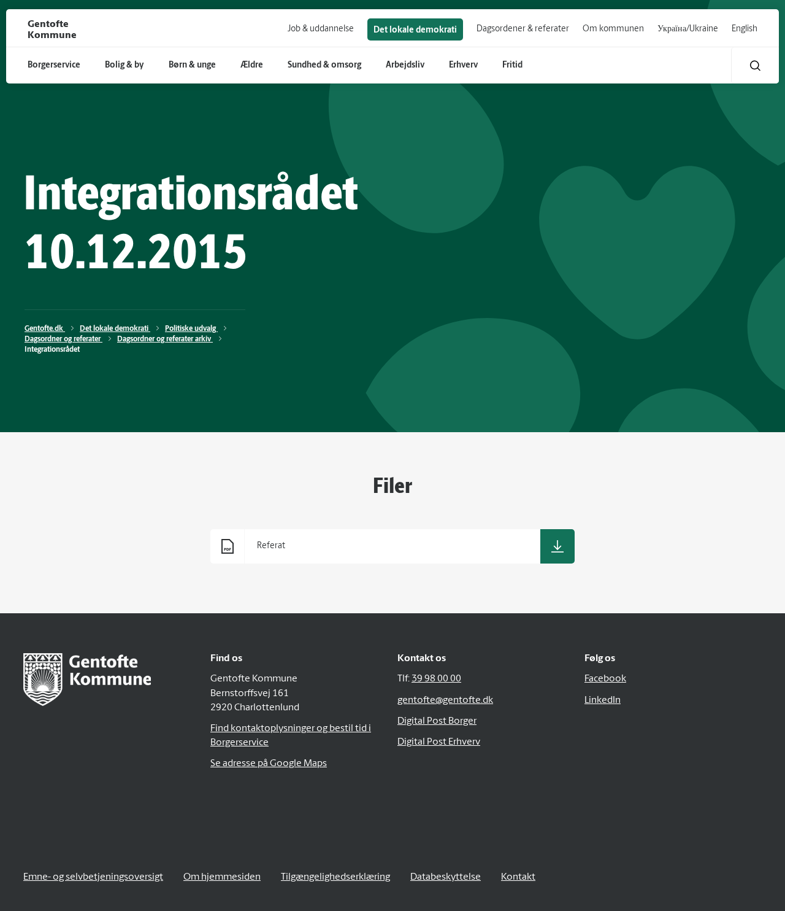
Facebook (605, 679)
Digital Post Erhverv (438, 742)
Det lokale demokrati (415, 30)
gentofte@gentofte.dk (445, 700)
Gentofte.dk (45, 329)
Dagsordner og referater (63, 339)
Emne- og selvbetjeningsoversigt (93, 877)
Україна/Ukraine (687, 29)
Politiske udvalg (191, 329)
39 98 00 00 (436, 679)
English (744, 29)
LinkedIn (602, 700)
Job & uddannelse (321, 29)
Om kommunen (613, 29)
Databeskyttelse (445, 877)
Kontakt (518, 877)
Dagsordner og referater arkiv (165, 339)
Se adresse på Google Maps (268, 764)
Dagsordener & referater (523, 29)
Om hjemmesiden (222, 877)
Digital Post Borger (437, 721)
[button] (755, 65)
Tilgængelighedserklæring (335, 877)
